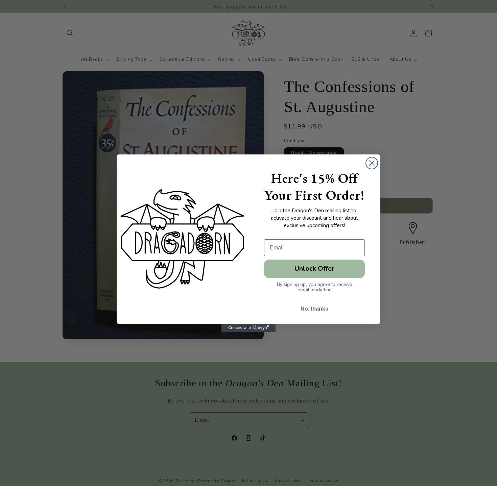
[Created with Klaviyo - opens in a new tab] (248, 328)
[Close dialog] (372, 163)
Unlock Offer (314, 268)
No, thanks (314, 309)
